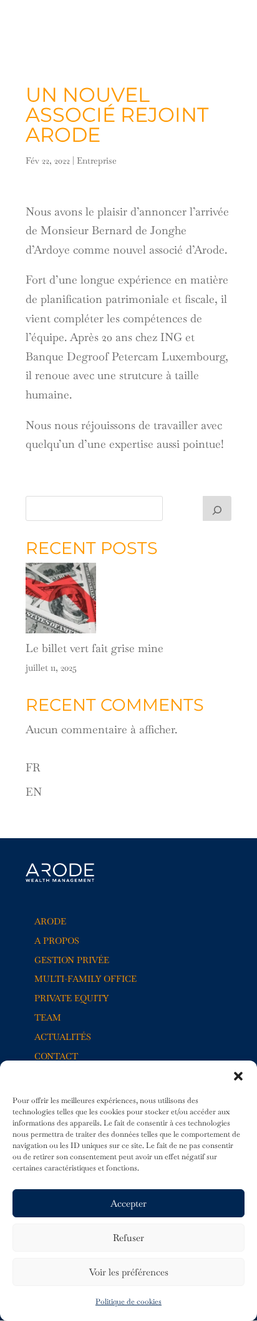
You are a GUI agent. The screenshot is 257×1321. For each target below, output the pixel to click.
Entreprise (97, 160)
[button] (238, 1076)
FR (33, 767)
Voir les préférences (128, 1272)
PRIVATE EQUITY (71, 998)
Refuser (128, 1238)
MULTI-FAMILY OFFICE (85, 978)
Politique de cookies (128, 1302)
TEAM (47, 1017)
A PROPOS (56, 940)
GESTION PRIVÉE (71, 960)
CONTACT (56, 1056)
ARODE (50, 921)
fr (209, 25)
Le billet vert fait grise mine (94, 648)
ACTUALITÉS (62, 1036)
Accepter (128, 1203)
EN (34, 791)
